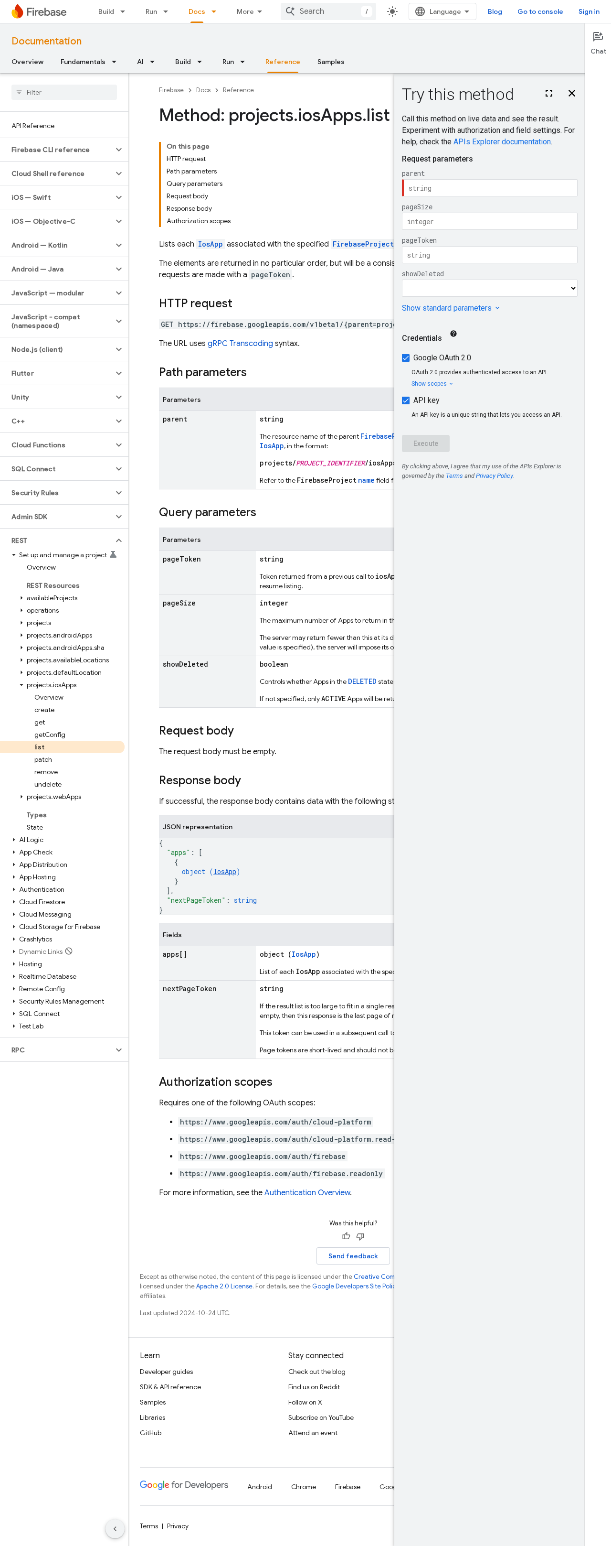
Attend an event (312, 1432)
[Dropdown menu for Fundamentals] (116, 61)
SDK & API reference (170, 1387)
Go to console (540, 11)
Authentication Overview (307, 1193)
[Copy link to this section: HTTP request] (242, 304)
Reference (282, 61)
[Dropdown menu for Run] (168, 11)
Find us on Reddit (314, 1387)
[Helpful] (346, 1236)
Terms (149, 1526)
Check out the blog (317, 1371)
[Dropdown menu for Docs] (216, 11)
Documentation (46, 41)
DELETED (362, 681)
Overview (27, 61)
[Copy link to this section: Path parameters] (256, 373)
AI (140, 61)
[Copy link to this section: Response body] (250, 781)
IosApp (210, 244)
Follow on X (305, 1402)
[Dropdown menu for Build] (125, 11)
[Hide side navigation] (115, 1528)
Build (106, 11)
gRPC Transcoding (240, 343)
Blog (495, 11)
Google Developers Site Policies (358, 1286)
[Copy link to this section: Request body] (243, 731)
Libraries (152, 1417)
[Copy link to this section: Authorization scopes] (282, 1083)
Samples (331, 61)
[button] (56, 149)
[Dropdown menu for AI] (155, 61)
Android (259, 1486)
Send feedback (353, 1256)
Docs (197, 11)
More (245, 11)
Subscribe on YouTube (321, 1417)
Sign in (589, 11)
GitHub (150, 1432)
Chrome (303, 1486)
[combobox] (328, 11)
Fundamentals (83, 61)
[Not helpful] (360, 1236)
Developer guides (166, 1371)
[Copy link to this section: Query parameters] (265, 513)
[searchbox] (64, 92)
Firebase (171, 90)
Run (151, 11)
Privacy (178, 1526)
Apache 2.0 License (224, 1286)
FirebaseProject (363, 244)
